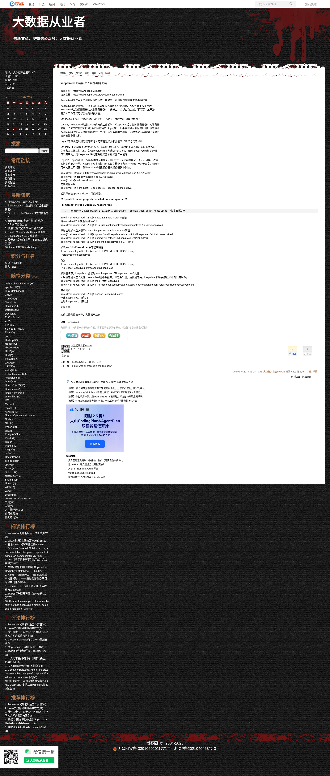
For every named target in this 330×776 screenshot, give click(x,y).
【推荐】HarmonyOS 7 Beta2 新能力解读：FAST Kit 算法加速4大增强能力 (104, 392)
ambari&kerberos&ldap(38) (19, 283)
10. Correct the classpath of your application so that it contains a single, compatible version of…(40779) (27, 604)
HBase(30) (11, 343)
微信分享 (114, 335)
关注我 (85, 335)
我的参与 (10, 174)
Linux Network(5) (14, 393)
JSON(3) (10, 366)
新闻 (52, 4)
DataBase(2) (12, 309)
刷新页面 (295, 376)
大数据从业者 (49, 22)
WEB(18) (10, 487)
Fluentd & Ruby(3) (15, 328)
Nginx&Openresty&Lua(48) (20, 415)
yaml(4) (9, 491)
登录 (108, 381)
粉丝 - (76, 348)
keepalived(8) (12, 377)
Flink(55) (10, 325)
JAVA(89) (10, 362)
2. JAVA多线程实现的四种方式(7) (23, 628)
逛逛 (118, 381)
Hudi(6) (9, 355)
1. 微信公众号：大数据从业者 (21, 202)
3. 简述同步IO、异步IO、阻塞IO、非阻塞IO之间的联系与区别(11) (26, 713)
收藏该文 (99, 335)
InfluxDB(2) (11, 359)
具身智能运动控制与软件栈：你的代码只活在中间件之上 (96, 460)
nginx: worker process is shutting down (92, 365)
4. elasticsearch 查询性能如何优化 (24, 220)
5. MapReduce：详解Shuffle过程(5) (24, 647)
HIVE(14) (10, 351)
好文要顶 (72, 335)
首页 (71, 72)
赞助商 (84, 4)
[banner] (15, 4)
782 (15, 80)
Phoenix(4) (11, 427)
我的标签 (10, 182)
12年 (15, 76)
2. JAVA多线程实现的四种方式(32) (24, 708)
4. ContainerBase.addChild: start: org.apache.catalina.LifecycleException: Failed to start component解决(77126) (26, 552)
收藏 (309, 371)
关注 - (86, 348)
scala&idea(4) (12, 460)
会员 (31, 4)
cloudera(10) (12, 306)
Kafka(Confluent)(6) (16, 374)
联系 (87, 72)
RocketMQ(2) (12, 457)
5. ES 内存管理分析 (16, 224)
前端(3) (9, 506)
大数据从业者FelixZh (81, 345)
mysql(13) (10, 408)
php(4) (8, 430)
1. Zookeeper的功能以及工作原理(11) (25, 624)
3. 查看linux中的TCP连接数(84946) (24, 544)
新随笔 (79, 72)
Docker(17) (11, 313)
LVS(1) (8, 400)
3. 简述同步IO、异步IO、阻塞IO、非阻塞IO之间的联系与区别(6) (26, 633)
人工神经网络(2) (14, 509)
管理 (94, 72)
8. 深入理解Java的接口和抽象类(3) (24, 666)
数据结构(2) (11, 517)
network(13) (11, 411)
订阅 (101, 72)
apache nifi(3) (12, 287)
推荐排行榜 (23, 697)
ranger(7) (10, 449)
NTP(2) (9, 423)
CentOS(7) (11, 298)
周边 (41, 4)
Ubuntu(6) (10, 483)
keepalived (73, 322)
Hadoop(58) (11, 340)
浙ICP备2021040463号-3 (195, 748)
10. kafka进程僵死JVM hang (20, 247)
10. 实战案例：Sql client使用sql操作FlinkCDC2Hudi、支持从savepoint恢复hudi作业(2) (26, 684)
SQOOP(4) (11, 472)
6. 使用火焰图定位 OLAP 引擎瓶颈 (24, 228)
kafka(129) (11, 370)
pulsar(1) (10, 442)
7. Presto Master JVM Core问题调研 (25, 232)
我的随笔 (10, 167)
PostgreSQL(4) (13, 434)
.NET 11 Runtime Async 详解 (83, 468)
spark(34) (10, 464)
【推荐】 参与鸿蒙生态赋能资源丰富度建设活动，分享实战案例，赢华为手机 (105, 388)
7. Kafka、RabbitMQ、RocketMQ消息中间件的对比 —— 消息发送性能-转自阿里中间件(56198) (26, 578)
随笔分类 (20, 275)
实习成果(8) (11, 513)
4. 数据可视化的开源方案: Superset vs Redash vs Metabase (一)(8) (26, 721)
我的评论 (10, 171)
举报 (315, 371)
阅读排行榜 (23, 526)
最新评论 (10, 178)
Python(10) (11, 445)
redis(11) (10, 453)
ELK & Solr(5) (12, 317)
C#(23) (8, 294)
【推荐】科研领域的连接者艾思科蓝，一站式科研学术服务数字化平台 (101, 400)
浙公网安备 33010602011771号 (144, 748)
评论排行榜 (23, 617)
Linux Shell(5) (12, 396)
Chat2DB (99, 4)
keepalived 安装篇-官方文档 (86, 361)
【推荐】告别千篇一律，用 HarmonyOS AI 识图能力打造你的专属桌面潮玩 (104, 396)
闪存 (72, 4)
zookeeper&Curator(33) (18, 498)
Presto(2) (10, 438)
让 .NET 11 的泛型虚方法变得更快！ (86, 464)
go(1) (8, 336)
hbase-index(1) (13, 347)
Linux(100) (10, 381)
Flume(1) (10, 332)
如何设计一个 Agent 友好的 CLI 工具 (86, 476)
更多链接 (10, 186)
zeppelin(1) (11, 494)
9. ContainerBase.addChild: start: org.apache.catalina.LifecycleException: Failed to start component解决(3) (26, 673)
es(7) (8, 321)
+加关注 (65, 355)
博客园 (63, 72)
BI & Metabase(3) (14, 291)
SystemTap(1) (12, 479)
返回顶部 (306, 376)
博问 (62, 4)
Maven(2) (10, 404)
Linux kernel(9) (13, 389)
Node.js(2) (10, 419)
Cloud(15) (10, 302)
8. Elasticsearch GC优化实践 (21, 236)
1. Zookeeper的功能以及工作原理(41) (25, 704)
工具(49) (9, 502)
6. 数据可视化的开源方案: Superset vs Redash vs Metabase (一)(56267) (26, 569)
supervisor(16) (13, 475)
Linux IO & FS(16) (15, 385)
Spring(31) (10, 468)
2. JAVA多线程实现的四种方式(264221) (26, 540)
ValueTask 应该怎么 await (81, 472)
